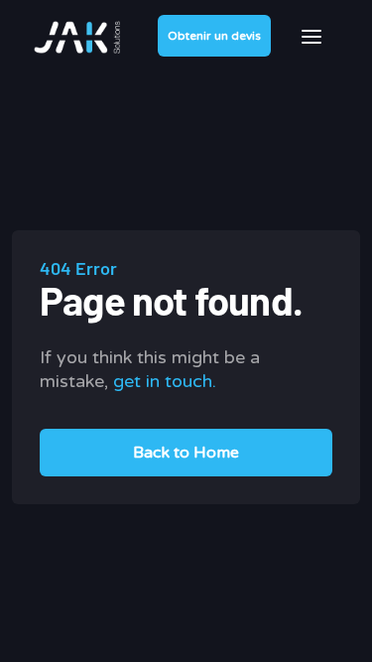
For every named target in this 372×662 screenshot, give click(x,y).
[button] (311, 36)
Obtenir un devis (214, 36)
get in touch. (164, 381)
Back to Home (186, 453)
